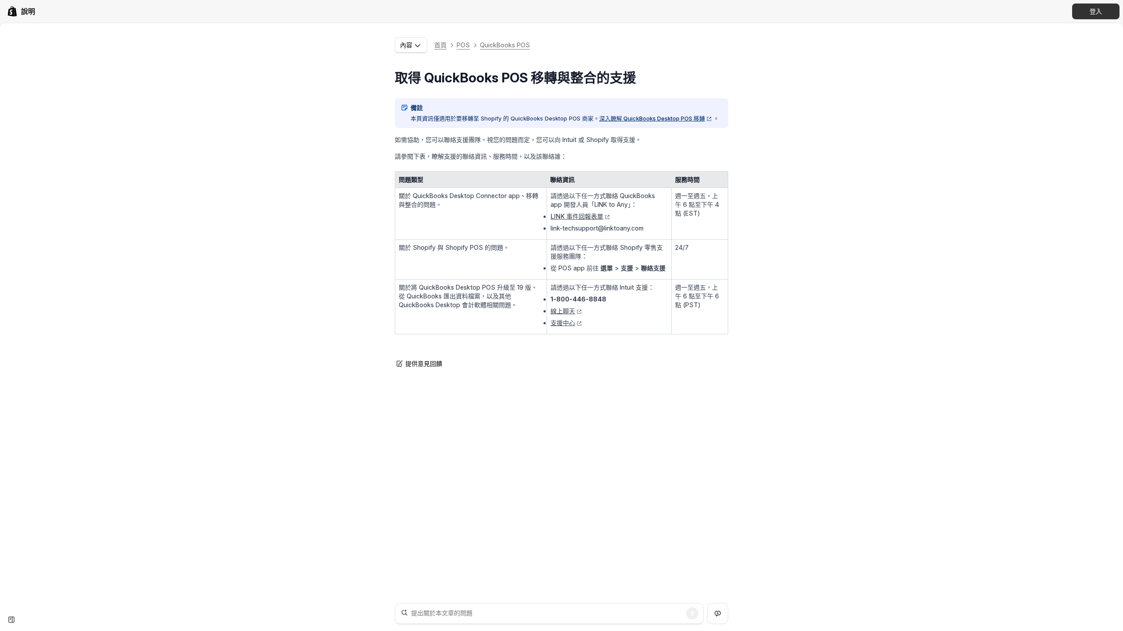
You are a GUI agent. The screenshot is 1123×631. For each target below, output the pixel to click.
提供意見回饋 (423, 363)
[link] (21, 11)
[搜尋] (692, 613)
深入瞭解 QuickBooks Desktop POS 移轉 (652, 118)
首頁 (440, 45)
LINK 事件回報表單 (577, 216)
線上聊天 (563, 311)
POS (463, 45)
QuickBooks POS (505, 45)
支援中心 (563, 322)
